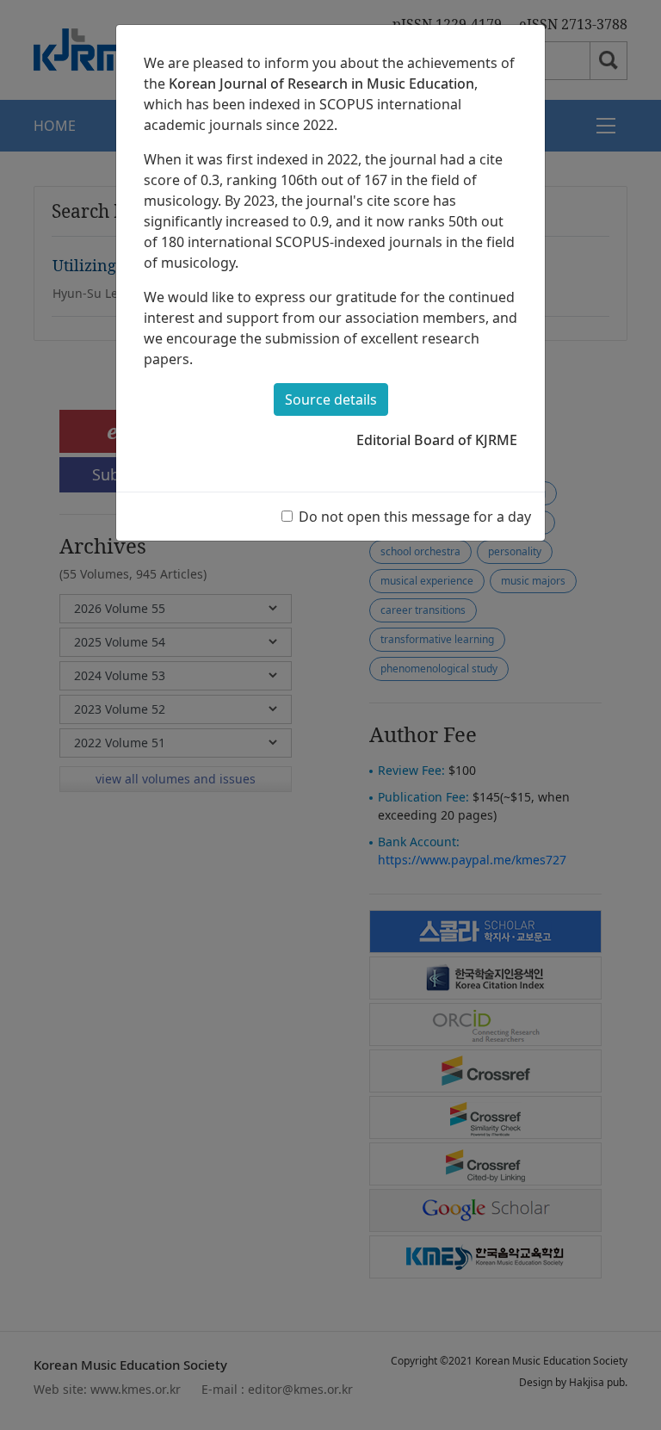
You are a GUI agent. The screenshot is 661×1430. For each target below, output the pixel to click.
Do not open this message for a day (415, 516)
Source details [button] (331, 399)
